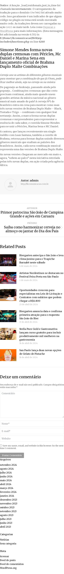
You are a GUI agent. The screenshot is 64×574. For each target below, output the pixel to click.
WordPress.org (8, 568)
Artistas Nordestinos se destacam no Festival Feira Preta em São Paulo (41, 275)
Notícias (4, 539)
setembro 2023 (8, 511)
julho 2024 (6, 472)
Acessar (4, 556)
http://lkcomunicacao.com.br (35, 184)
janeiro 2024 (7, 495)
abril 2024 (5, 484)
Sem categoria (8, 543)
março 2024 (6, 488)
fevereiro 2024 (8, 492)
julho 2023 (5, 519)
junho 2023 (6, 523)
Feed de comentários (12, 564)
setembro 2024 (8, 465)
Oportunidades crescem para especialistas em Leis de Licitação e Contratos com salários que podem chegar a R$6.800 (40, 295)
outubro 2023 (7, 507)
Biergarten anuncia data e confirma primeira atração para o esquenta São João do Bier (40, 315)
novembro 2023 (8, 503)
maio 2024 (6, 480)
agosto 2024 (7, 468)
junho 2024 (6, 476)
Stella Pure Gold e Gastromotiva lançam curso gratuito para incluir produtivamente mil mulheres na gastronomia (40, 334)
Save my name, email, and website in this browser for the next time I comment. (31, 447)
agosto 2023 (6, 515)
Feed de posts (8, 560)
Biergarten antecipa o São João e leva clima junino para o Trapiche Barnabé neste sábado (41, 259)
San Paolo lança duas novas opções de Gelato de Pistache (40, 352)
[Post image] (8, 260)
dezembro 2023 (8, 499)
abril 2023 (5, 526)
